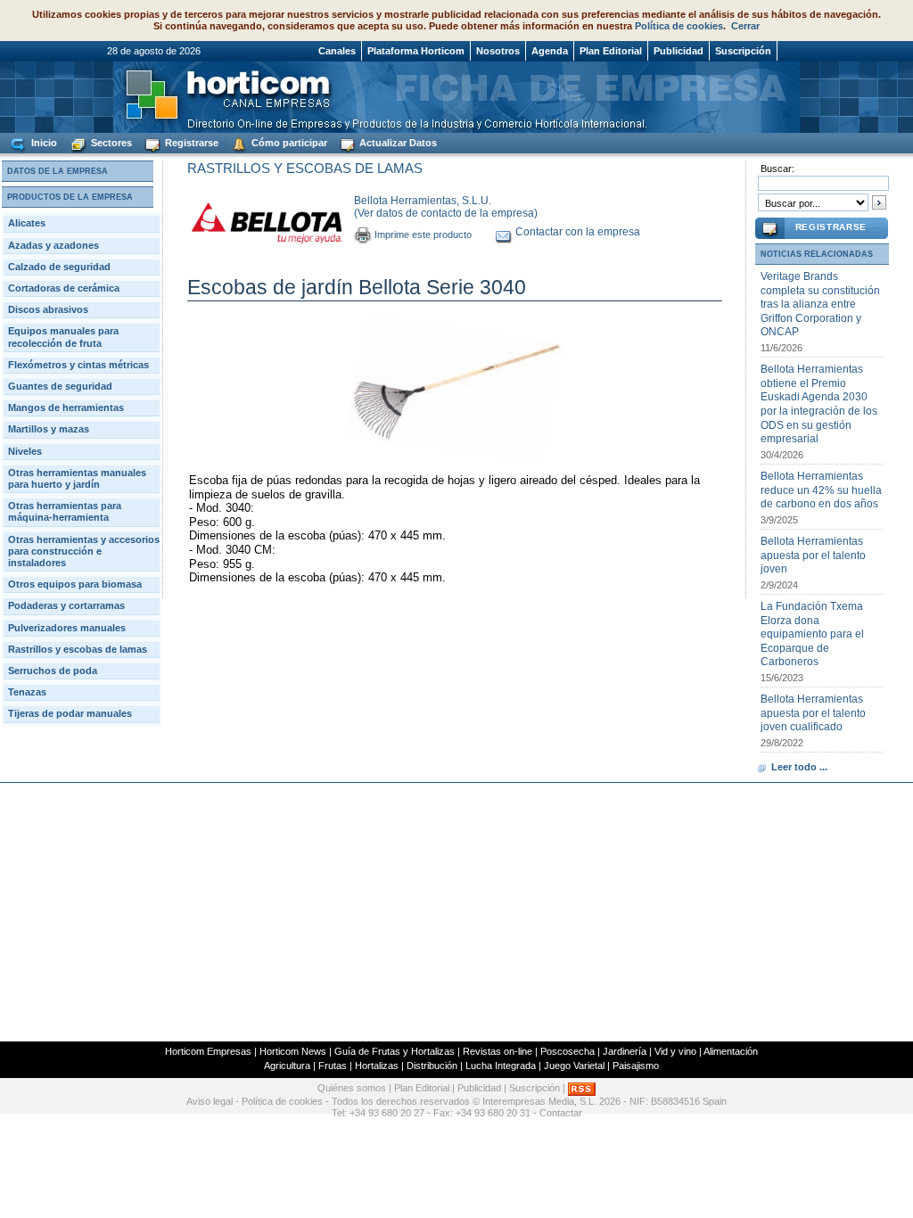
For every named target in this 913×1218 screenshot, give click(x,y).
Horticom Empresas (208, 1051)
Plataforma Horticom (416, 50)
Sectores (110, 142)
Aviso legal (209, 1101)
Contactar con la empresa (577, 232)
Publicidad (678, 50)
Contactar (560, 1112)
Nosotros (498, 50)
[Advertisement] (456, 912)
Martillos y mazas (48, 429)
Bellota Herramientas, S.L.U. (422, 200)
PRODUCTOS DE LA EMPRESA (70, 197)
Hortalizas (377, 1065)
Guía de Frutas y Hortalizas (394, 1051)
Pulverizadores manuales (67, 627)
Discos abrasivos (48, 309)
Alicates (26, 223)
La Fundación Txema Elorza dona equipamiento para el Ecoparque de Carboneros (812, 634)
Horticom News (292, 1051)
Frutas (332, 1065)
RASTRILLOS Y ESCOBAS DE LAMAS (305, 168)
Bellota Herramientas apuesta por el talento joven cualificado (813, 713)
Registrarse (190, 142)
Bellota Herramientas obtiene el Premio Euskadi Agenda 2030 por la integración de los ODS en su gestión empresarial (819, 404)
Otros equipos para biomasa (75, 584)
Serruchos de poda (52, 670)
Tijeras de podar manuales (70, 713)
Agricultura (287, 1065)
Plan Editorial (611, 50)
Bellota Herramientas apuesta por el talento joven (813, 555)
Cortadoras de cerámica (63, 288)
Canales (337, 50)
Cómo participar (288, 142)
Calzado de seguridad (59, 266)
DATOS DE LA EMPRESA (57, 171)
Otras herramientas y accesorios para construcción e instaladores (84, 551)
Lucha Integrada (500, 1065)
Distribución (432, 1065)
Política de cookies (679, 26)
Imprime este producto (423, 234)
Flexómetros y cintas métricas (78, 364)
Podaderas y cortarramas (66, 605)
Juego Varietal (574, 1065)
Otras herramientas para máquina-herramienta (64, 511)
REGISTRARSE (831, 227)
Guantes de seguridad (60, 386)
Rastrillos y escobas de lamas (77, 649)
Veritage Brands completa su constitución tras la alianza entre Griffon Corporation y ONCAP (820, 304)
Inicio (43, 142)
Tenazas (27, 692)
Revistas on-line (497, 1051)
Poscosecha (567, 1051)
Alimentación (730, 1051)
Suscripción (743, 50)
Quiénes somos (351, 1088)
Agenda (549, 50)
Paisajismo (636, 1065)
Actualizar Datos (397, 142)
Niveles (25, 451)
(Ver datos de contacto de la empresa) (446, 213)
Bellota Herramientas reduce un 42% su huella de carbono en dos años (821, 490)
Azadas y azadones (53, 245)
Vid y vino (675, 1051)
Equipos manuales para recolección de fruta (63, 336)
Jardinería (624, 1051)
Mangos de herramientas (66, 407)
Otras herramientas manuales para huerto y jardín (77, 478)
